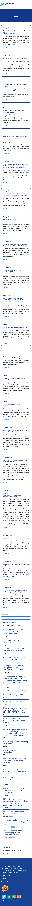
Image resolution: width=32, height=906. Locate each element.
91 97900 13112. (6, 878)
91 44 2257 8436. (7, 875)
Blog (9, 28)
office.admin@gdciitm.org (9, 882)
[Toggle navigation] (30, 4)
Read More (6, 47)
